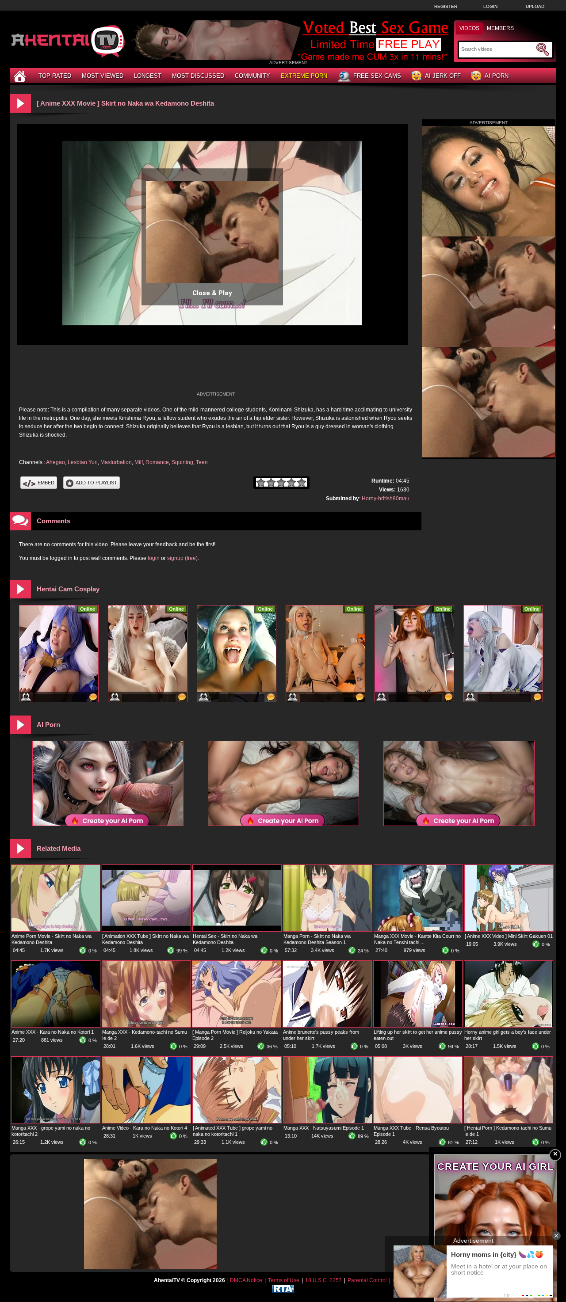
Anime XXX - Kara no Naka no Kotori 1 (52, 1032)
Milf (138, 462)
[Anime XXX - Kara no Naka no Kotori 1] (55, 1025)
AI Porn (497, 75)
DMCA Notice (246, 1280)
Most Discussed (198, 75)
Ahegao (55, 462)
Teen (202, 462)
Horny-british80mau (385, 498)
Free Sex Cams (377, 75)
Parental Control (367, 1280)
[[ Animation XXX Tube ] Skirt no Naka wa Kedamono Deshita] (146, 929)
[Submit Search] (542, 49)
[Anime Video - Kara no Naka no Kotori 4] (146, 1121)
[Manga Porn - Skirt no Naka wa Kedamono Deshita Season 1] (327, 929)
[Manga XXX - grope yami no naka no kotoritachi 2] (55, 1121)
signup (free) (182, 558)
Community (252, 75)
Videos (469, 28)
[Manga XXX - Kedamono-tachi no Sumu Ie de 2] (146, 1025)
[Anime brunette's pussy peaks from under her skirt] (327, 1025)
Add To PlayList (96, 482)
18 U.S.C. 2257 (323, 1280)
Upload (535, 6)
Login (490, 6)
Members (500, 28)
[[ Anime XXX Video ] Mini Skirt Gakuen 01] (509, 929)
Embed (46, 482)
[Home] (20, 75)
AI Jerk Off (443, 75)
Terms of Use (283, 1280)
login (154, 558)
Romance (157, 462)
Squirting (182, 462)
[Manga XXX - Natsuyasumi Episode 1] (327, 1121)
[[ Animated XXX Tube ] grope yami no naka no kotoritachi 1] (237, 1121)
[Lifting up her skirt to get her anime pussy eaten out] (418, 1025)
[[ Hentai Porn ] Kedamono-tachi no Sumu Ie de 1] (508, 1121)
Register (445, 6)
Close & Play (212, 293)
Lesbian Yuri (83, 462)
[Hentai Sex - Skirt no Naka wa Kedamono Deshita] (237, 929)
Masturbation (116, 462)
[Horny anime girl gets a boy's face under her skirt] (508, 1025)
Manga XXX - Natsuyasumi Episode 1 (323, 1128)
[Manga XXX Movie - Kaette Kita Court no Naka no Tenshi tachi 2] (418, 929)
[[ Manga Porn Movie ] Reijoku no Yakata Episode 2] (236, 1025)
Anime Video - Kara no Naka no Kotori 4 (144, 1128)
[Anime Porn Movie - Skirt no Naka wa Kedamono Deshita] (55, 929)
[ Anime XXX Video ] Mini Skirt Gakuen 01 (509, 936)
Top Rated (54, 75)
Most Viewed (102, 75)
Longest (147, 75)
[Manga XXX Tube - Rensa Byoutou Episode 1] (418, 1121)
